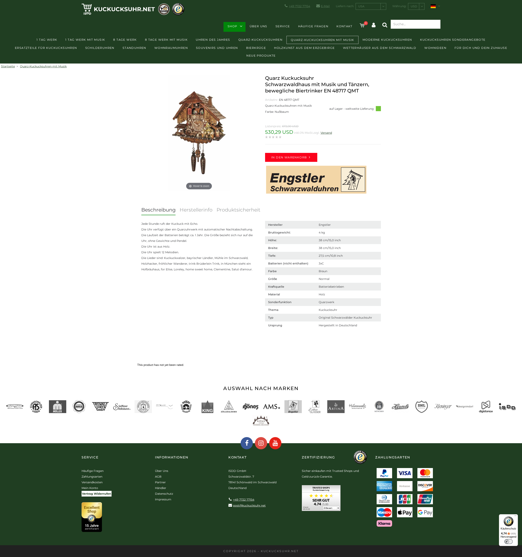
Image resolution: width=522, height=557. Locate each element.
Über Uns (258, 26)
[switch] (508, 541)
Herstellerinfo (196, 210)
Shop (232, 26)
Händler (160, 488)
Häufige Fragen (313, 26)
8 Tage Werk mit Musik (166, 40)
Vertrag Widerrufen (96, 494)
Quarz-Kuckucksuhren (260, 40)
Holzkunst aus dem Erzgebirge (304, 48)
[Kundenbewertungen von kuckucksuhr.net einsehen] (321, 499)
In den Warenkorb (289, 157)
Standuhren (134, 48)
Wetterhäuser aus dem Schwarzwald (379, 48)
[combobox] (371, 6)
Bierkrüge (256, 48)
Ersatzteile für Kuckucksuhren (46, 48)
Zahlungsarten (92, 476)
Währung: (399, 6)
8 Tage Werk (125, 40)
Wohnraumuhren (171, 48)
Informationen (171, 457)
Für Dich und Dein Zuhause (481, 48)
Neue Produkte (260, 55)
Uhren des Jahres (213, 40)
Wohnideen (435, 48)
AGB (158, 476)
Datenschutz (164, 494)
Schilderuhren (99, 48)
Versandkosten (92, 482)
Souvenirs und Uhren (217, 48)
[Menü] (515, 516)
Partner (160, 482)
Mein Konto (90, 488)
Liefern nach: (345, 6)
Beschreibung (158, 210)
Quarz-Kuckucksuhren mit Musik (322, 40)
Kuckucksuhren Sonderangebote (452, 40)
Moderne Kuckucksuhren (387, 40)
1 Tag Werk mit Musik (85, 40)
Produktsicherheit (238, 210)
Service (282, 26)
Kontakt (344, 26)
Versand (326, 133)
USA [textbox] (361, 6)
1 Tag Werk (46, 40)
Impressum (163, 499)
